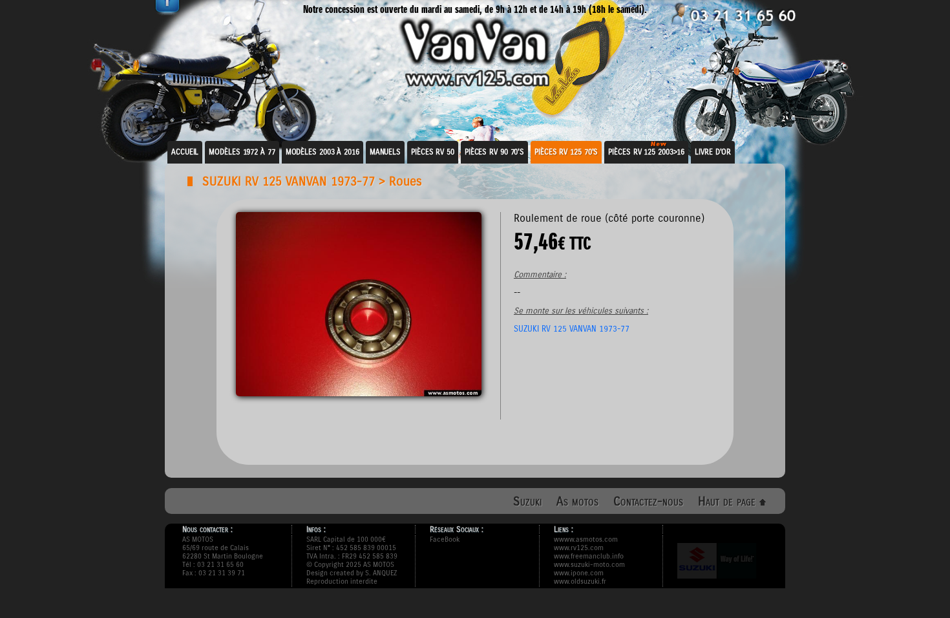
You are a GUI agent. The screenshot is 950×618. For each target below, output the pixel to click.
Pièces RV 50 (432, 151)
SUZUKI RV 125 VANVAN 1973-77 (288, 181)
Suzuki (527, 501)
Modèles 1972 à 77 (242, 151)
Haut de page (728, 501)
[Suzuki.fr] (716, 584)
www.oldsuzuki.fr (580, 581)
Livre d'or (713, 151)
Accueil (184, 151)
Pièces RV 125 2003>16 (646, 151)
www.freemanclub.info (589, 556)
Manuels (385, 151)
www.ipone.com (579, 573)
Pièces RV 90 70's (494, 151)
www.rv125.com (579, 548)
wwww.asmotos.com (586, 539)
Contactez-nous (648, 501)
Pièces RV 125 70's (566, 151)
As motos (577, 501)
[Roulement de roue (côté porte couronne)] (358, 393)
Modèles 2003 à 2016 (322, 151)
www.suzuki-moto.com (589, 564)
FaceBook (444, 539)
